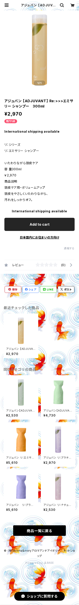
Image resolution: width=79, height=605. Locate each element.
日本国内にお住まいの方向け (39, 237)
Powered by (34, 563)
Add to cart (40, 224)
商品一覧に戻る (39, 531)
